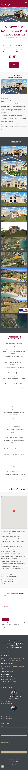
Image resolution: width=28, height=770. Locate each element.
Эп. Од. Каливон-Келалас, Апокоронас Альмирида (12, 666)
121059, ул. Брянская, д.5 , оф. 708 (9, 678)
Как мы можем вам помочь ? (6, 742)
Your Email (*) (4, 601)
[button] (14, 87)
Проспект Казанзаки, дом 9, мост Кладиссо (10, 658)
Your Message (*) (5, 606)
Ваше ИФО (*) (3, 726)
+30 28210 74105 (13, 660)
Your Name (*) (4, 595)
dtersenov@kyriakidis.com (10, 681)
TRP (17, 761)
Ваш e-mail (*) (3, 737)
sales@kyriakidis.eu (9, 671)
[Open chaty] (2, 766)
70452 (18, 660)
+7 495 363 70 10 (9, 679)
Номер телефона (4, 731)
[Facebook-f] (12, 764)
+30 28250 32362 (9, 670)
